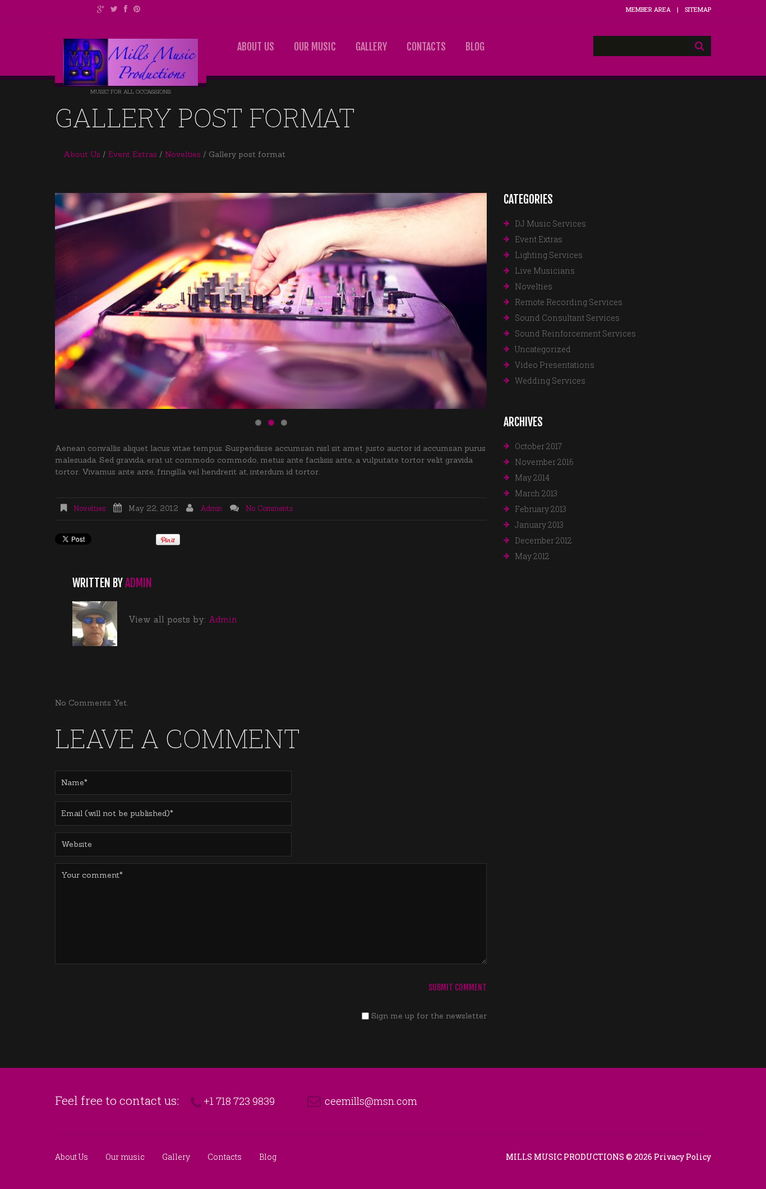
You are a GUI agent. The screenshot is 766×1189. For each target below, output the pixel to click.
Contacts (426, 47)
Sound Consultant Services (567, 317)
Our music (315, 47)
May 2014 (532, 477)
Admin (211, 508)
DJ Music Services (550, 223)
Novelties (183, 154)
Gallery (371, 47)
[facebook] (125, 9)
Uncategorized (543, 349)
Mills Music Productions (565, 1156)
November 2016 (544, 462)
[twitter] (114, 9)
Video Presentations (554, 365)
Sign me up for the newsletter (428, 1016)
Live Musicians (545, 270)
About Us (255, 47)
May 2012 (532, 556)
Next (447, 301)
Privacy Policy (682, 1156)
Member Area (648, 9)
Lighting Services (549, 255)
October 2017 (538, 446)
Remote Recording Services (568, 302)
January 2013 (539, 524)
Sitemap (698, 9)
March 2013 (536, 493)
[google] (100, 9)
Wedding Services (550, 380)
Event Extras (132, 154)
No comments (269, 508)
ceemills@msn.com (371, 1101)
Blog (474, 47)
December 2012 (543, 540)
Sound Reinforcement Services (575, 333)
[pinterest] (136, 9)
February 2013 (540, 509)
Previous (94, 301)
